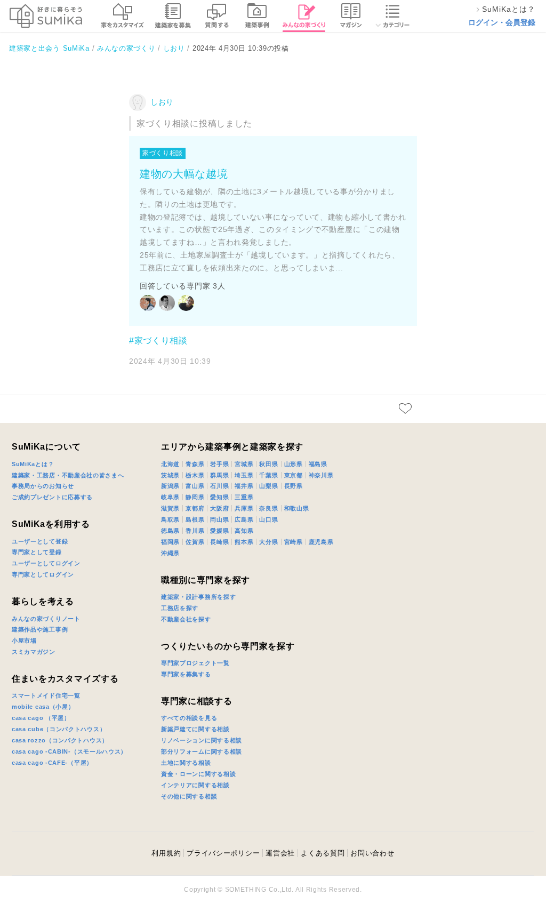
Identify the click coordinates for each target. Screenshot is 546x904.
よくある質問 (322, 853)
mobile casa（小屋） (43, 706)
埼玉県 (244, 475)
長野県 (293, 486)
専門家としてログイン (43, 574)
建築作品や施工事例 (40, 629)
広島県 (244, 519)
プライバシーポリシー (223, 853)
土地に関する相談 (186, 762)
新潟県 (170, 486)
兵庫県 (244, 508)
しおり (162, 102)
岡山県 (219, 519)
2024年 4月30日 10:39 (170, 361)
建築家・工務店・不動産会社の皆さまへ (68, 475)
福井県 (244, 486)
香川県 (195, 530)
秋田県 (268, 464)
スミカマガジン (33, 652)
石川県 (219, 486)
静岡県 (195, 497)
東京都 (293, 475)
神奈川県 (321, 475)
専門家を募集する (186, 674)
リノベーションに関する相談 (201, 740)
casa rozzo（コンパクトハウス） (60, 740)
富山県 (195, 486)
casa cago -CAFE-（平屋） (52, 762)
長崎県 (219, 542)
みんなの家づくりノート (46, 618)
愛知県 (219, 497)
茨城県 (170, 475)
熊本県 (244, 542)
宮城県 (244, 464)
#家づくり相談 (158, 340)
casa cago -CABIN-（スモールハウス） (69, 751)
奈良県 (268, 508)
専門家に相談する (196, 701)
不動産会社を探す (186, 619)
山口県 (268, 519)
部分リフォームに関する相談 (201, 751)
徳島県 (170, 530)
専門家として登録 (37, 552)
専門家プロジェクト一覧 (195, 663)
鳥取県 (170, 519)
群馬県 (219, 475)
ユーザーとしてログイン (46, 563)
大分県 (268, 542)
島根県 (195, 519)
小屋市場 (24, 640)
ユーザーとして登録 (40, 541)
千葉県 (268, 475)
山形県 (293, 464)
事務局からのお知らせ (43, 486)
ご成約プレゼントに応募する (52, 497)
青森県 (195, 464)
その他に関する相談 (189, 796)
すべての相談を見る (189, 718)
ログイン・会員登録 (501, 22)
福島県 (318, 464)
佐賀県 (195, 542)
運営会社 (280, 853)
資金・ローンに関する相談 (198, 774)
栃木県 (195, 475)
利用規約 (166, 853)
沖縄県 (170, 553)
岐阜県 (170, 497)
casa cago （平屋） (41, 718)
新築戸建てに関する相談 (195, 729)
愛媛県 (219, 530)
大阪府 (219, 508)
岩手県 (219, 464)
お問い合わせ (372, 853)
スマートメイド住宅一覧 (46, 695)
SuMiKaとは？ (33, 464)
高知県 (244, 530)
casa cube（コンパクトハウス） (59, 729)
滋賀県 (170, 508)
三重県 (244, 497)
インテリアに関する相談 (195, 785)
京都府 (195, 508)
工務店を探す (179, 608)
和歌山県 (296, 508)
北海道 (170, 464)
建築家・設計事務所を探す (198, 597)
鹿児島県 (321, 542)
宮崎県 (293, 542)
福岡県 (170, 542)
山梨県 (268, 486)
